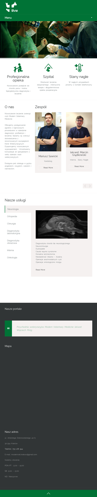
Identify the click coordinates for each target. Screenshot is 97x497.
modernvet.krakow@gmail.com (24, 454)
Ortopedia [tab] (12, 216)
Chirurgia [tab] (11, 223)
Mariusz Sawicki (48, 156)
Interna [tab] (10, 250)
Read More (48, 168)
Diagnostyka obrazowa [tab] (13, 241)
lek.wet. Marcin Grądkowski (79, 153)
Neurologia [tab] (13, 209)
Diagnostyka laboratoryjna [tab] (13, 232)
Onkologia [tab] (12, 257)
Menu (8, 17)
